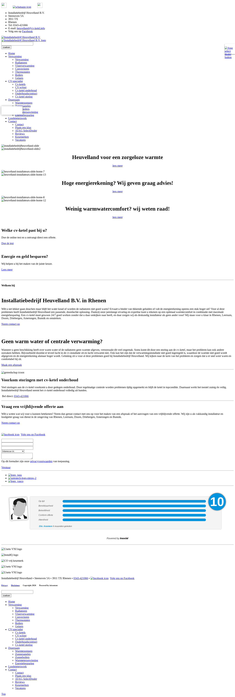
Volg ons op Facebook (33, 434)
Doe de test (7, 243)
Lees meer (7, 269)
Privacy (4, 585)
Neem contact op (10, 324)
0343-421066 (21, 396)
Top (3, 694)
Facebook (27, 31)
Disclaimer (15, 585)
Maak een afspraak (11, 364)
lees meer (118, 165)
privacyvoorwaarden (41, 461)
